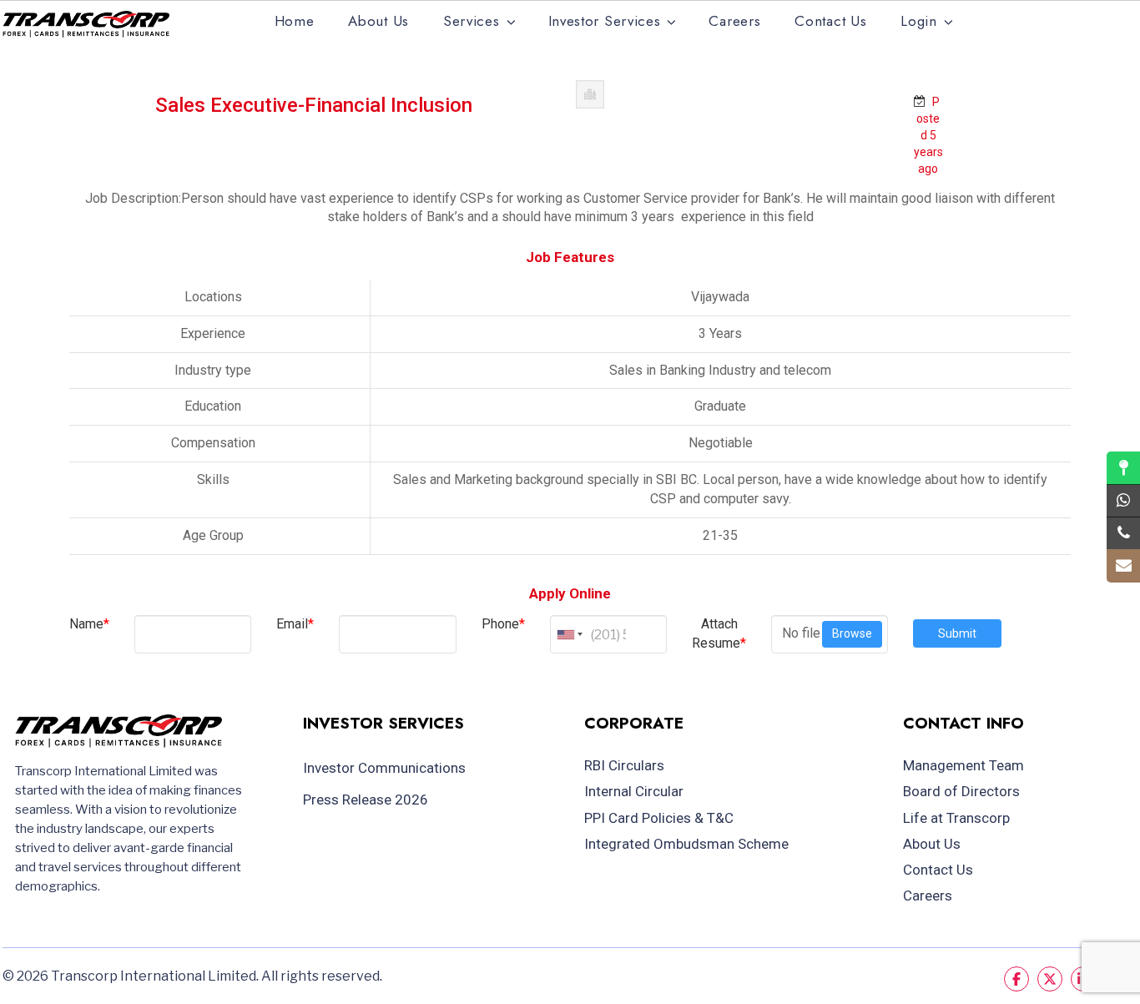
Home (295, 21)
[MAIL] (1123, 566)
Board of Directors (961, 791)
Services (471, 21)
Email (295, 624)
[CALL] (1123, 533)
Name (89, 624)
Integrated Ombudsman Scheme (686, 843)
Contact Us (830, 21)
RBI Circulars (624, 765)
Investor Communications (384, 767)
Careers (734, 21)
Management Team (963, 765)
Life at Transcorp (956, 818)
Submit (957, 633)
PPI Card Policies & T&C (659, 818)
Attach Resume (719, 633)
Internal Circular (633, 791)
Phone (503, 624)
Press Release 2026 (365, 799)
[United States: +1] (568, 634)
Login (918, 21)
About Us (378, 21)
